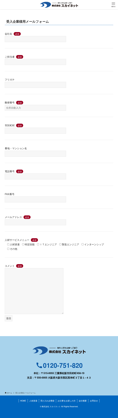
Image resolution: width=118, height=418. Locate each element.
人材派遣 (33, 400)
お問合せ (94, 400)
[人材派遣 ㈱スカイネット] (59, 4)
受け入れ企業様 (47, 400)
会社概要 (83, 400)
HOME (23, 400)
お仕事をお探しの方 (67, 400)
